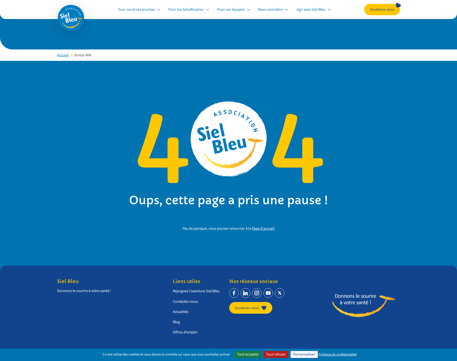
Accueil (63, 55)
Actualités (181, 311)
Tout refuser (276, 354)
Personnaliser (304, 354)
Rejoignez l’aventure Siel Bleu (196, 291)
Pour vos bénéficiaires (186, 9)
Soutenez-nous (382, 9)
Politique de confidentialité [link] (337, 354)
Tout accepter (248, 354)
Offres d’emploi (185, 332)
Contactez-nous (185, 301)
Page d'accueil (263, 228)
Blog (176, 322)
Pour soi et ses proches (136, 9)
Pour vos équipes (231, 9)
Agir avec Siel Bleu (310, 9)
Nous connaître (270, 9)
